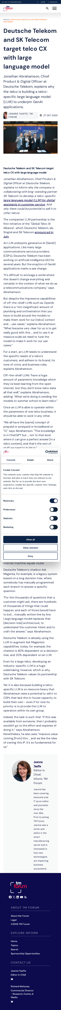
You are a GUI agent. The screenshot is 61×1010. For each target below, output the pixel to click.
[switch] (54, 509)
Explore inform (24, 933)
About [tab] (50, 460)
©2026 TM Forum (20, 924)
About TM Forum (25, 907)
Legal (14, 919)
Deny (30, 556)
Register (53, 2)
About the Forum (20, 915)
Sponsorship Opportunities (25, 953)
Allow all (30, 539)
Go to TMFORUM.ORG (13, 2)
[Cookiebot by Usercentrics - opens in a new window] (45, 452)
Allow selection (30, 548)
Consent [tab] (11, 460)
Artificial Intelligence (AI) (20, 20)
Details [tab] (30, 460)
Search (14, 949)
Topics (14, 945)
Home (14, 941)
